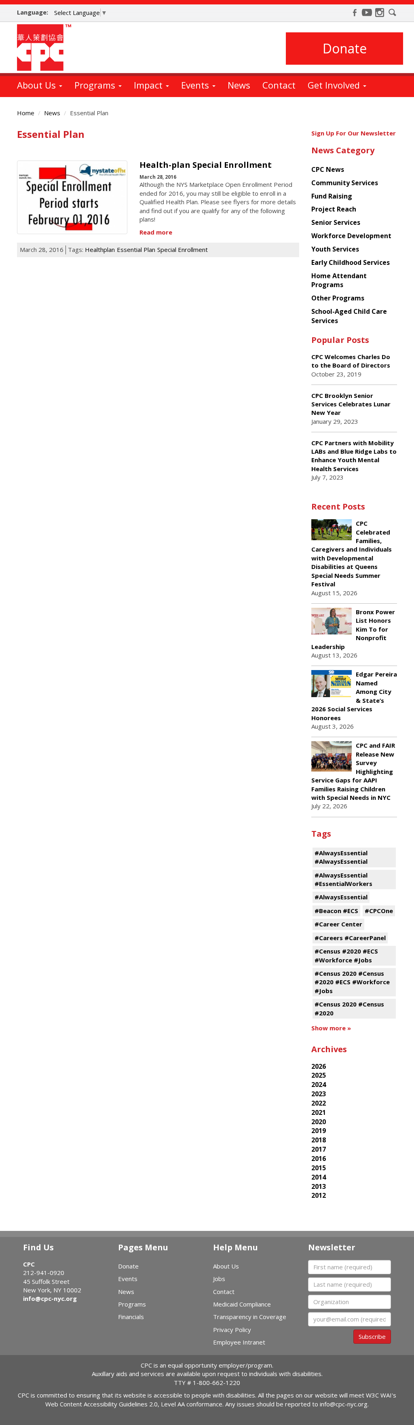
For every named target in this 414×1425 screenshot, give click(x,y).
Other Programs (337, 298)
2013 (318, 1186)
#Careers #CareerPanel (350, 938)
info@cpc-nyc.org (50, 1298)
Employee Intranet (239, 1342)
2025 (318, 1075)
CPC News (327, 169)
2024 (318, 1084)
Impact (149, 85)
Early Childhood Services (350, 262)
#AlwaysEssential (341, 897)
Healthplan (100, 249)
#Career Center (338, 924)
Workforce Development (351, 235)
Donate (345, 48)
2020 (318, 1121)
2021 (318, 1112)
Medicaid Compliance (242, 1304)
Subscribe (372, 1336)
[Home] (47, 47)
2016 (318, 1158)
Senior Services (335, 222)
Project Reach (333, 209)
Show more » (331, 1028)
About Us (37, 85)
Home (25, 113)
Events (196, 85)
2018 (318, 1139)
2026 (318, 1066)
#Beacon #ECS (336, 911)
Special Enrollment (182, 249)
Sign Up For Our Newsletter (353, 133)
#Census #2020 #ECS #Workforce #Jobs (346, 955)
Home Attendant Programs (339, 280)
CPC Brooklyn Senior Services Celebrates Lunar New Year (351, 404)
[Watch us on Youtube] (367, 12)
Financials (131, 1317)
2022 (318, 1103)
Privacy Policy (232, 1330)
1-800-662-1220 (216, 1382)
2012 (318, 1195)
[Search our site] (392, 12)
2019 (318, 1130)
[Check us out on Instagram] (379, 12)
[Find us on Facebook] (354, 12)
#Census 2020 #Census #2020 (349, 1008)
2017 (318, 1149)
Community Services (344, 182)
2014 (318, 1177)
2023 (318, 1093)
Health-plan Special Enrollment (205, 164)
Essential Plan (136, 249)
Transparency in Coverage (249, 1317)
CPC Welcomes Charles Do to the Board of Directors (350, 361)
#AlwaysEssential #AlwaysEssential (341, 857)
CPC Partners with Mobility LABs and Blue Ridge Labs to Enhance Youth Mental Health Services (354, 456)
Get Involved (335, 85)
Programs (96, 85)
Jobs (219, 1279)
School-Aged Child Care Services (349, 316)
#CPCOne (379, 911)
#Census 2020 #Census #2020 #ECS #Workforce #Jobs (352, 982)
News (239, 85)
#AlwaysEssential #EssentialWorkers (343, 879)
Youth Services (335, 249)
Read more (155, 232)
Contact (279, 85)
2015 (318, 1167)
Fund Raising (331, 196)
